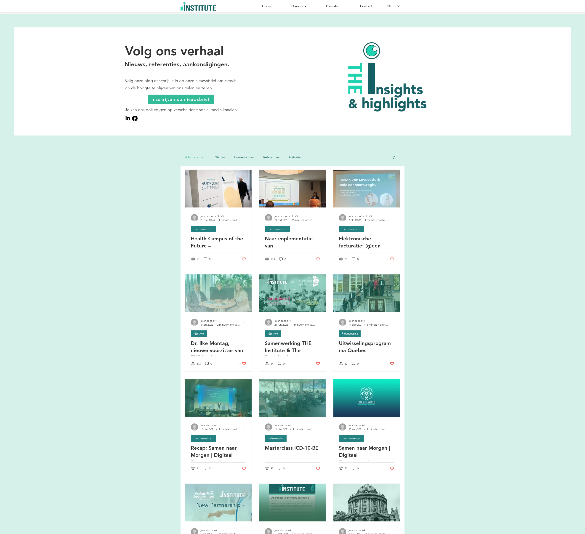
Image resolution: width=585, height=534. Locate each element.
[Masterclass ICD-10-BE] (292, 398)
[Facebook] (135, 118)
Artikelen (295, 157)
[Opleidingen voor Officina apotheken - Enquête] (292, 502)
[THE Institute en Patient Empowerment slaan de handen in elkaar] (218, 502)
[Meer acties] (245, 218)
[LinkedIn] (127, 118)
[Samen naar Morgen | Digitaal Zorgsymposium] (366, 398)
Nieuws (220, 157)
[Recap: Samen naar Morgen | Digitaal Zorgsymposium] (218, 398)
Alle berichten (195, 157)
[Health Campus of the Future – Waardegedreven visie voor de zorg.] (218, 188)
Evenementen (244, 157)
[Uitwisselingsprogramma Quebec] (366, 293)
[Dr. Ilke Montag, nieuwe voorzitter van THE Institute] (218, 293)
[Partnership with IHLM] (366, 502)
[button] (394, 157)
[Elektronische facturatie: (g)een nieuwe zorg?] (366, 188)
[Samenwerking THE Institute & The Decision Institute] (292, 293)
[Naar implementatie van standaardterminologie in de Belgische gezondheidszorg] (292, 188)
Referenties (271, 157)
